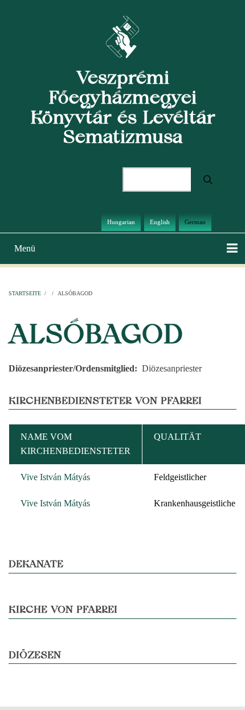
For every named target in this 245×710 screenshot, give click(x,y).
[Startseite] (123, 36)
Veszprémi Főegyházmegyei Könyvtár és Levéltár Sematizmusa (122, 106)
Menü (24, 248)
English (160, 221)
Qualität (177, 436)
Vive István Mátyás (55, 477)
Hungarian (121, 221)
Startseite (25, 293)
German (195, 221)
